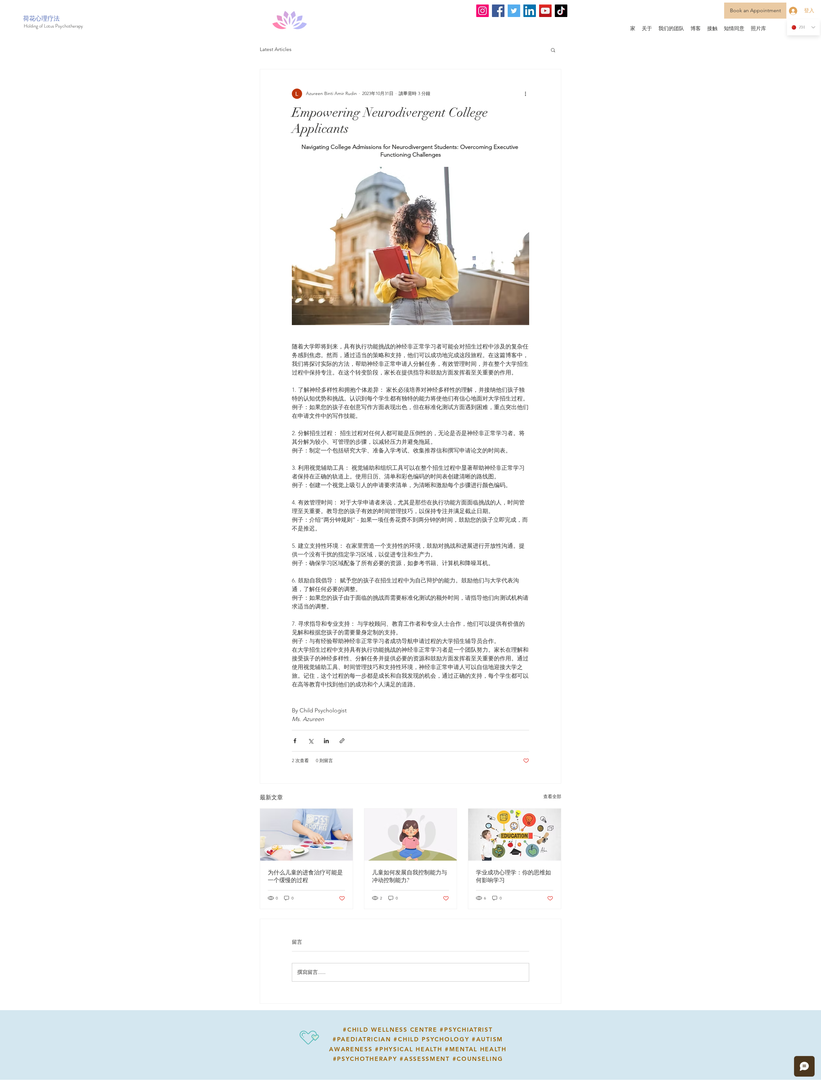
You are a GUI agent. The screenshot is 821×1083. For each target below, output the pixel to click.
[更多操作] (525, 94)
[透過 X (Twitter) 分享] (311, 741)
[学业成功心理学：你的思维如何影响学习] (514, 835)
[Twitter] (514, 10)
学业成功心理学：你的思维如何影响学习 (513, 876)
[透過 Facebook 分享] (295, 741)
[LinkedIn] (529, 10)
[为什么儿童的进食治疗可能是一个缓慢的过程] (306, 835)
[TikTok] (561, 10)
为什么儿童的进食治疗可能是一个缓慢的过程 (305, 876)
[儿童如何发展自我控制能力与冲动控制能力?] (410, 835)
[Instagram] (482, 10)
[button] (553, 49)
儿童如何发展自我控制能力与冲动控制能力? (409, 876)
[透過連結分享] (342, 741)
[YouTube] (545, 10)
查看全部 (552, 796)
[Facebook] (498, 10)
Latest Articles (276, 49)
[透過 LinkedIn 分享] (326, 741)
